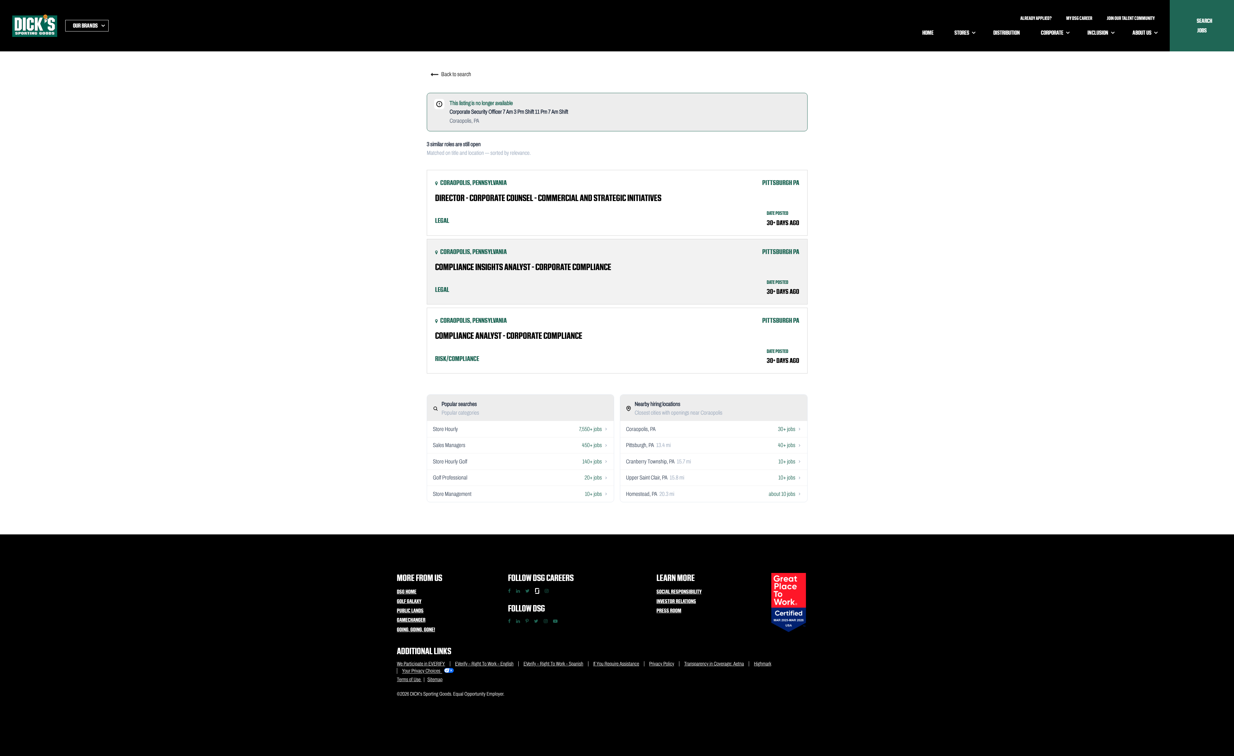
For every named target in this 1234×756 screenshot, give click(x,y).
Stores (961, 32)
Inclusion (1097, 32)
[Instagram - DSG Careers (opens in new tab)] (547, 591)
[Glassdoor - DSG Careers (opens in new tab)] (537, 591)
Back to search (455, 74)
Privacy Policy (661, 663)
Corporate (1052, 32)
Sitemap (435, 679)
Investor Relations (676, 601)
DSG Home (406, 591)
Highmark (762, 663)
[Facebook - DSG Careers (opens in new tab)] (509, 591)
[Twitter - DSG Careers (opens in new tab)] (527, 591)
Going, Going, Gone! (416, 629)
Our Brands (85, 25)
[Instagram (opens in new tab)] (546, 621)
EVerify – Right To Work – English (484, 663)
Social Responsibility (679, 591)
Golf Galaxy (409, 601)
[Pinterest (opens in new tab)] (527, 621)
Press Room (669, 610)
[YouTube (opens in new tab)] (555, 621)
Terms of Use (409, 679)
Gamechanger (411, 619)
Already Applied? (1036, 18)
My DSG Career (1079, 18)
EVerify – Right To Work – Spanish (553, 663)
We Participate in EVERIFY (421, 663)
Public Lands (410, 610)
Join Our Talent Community (1131, 18)
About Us (1141, 32)
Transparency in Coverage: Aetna (714, 663)
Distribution (1006, 32)
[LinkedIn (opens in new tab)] (518, 621)
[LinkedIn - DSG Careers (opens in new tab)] (518, 591)
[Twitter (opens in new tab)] (536, 621)
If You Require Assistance (616, 663)
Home (928, 32)
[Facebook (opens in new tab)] (509, 621)
